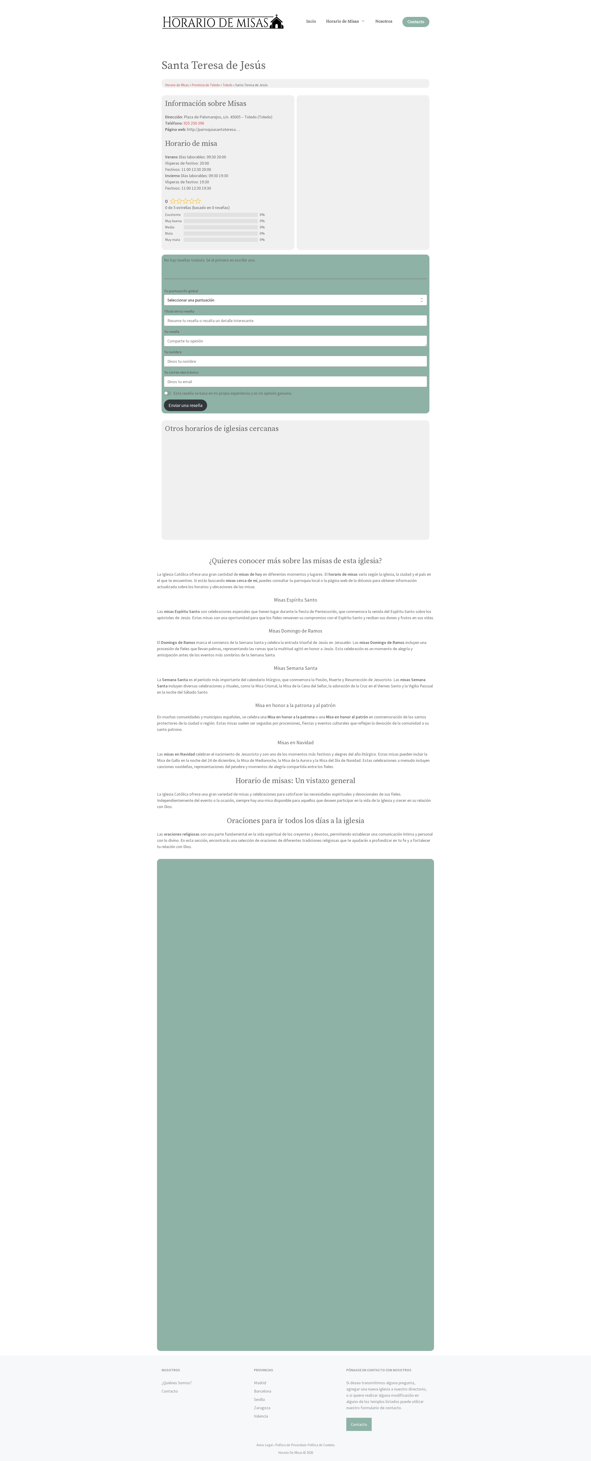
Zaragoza (262, 1407)
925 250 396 (194, 123)
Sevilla (259, 1399)
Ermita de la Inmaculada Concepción (197, 444)
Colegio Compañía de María (189, 476)
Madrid (260, 1382)
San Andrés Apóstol (182, 531)
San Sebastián (178, 520)
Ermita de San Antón (183, 487)
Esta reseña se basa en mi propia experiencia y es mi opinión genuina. (232, 393)
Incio (311, 21)
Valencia (261, 1416)
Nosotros (383, 21)
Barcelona (262, 1391)
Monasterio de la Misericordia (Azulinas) (200, 465)
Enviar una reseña (185, 405)
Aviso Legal (264, 1445)
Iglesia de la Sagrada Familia (190, 498)
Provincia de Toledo (206, 85)
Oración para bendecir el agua (295, 1017)
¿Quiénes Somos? (177, 1382)
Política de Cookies (321, 1445)
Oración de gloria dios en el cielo (295, 1345)
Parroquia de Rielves (183, 509)
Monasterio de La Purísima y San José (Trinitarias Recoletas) (219, 455)
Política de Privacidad (290, 1445)
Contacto (415, 22)
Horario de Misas (342, 21)
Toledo (228, 85)
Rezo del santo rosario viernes (295, 1181)
